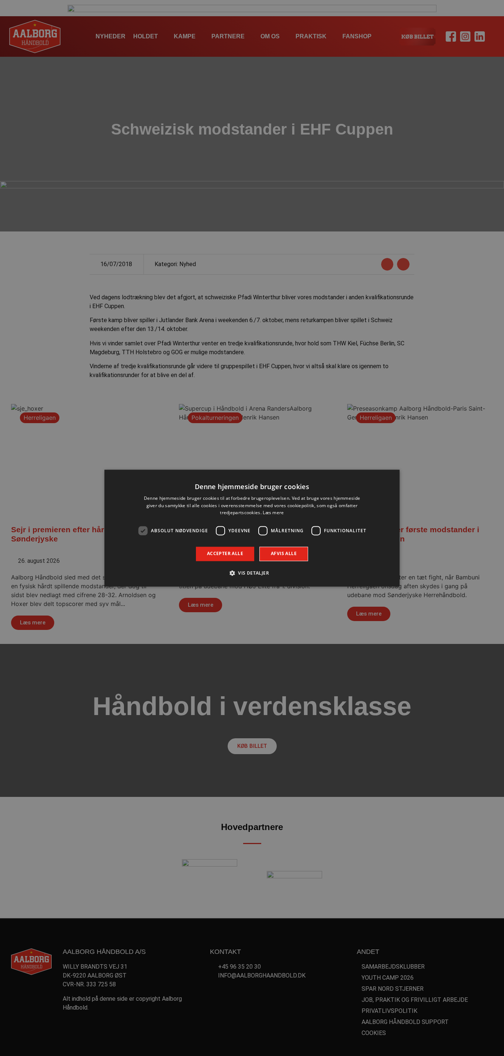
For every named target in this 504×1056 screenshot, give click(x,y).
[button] (252, 572)
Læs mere (273, 513)
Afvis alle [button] (284, 554)
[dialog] (252, 528)
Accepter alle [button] (225, 554)
